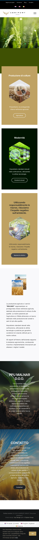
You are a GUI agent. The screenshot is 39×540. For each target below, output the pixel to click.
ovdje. (16, 537)
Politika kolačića (8, 513)
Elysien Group (29, 517)
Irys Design (17, 517)
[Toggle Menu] (35, 13)
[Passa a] (16, 7)
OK (33, 533)
